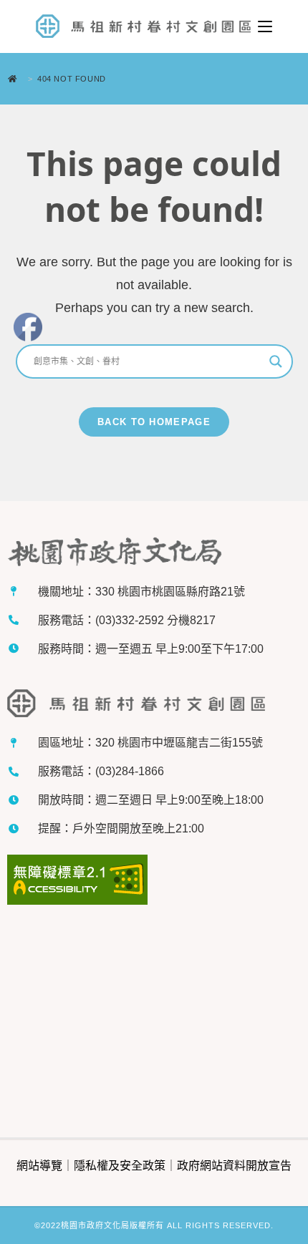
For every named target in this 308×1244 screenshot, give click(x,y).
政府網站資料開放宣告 (234, 1166)
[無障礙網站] (77, 881)
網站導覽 (39, 1166)
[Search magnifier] (276, 361)
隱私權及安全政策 (119, 1166)
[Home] (16, 78)
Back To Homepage (154, 422)
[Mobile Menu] (265, 26)
